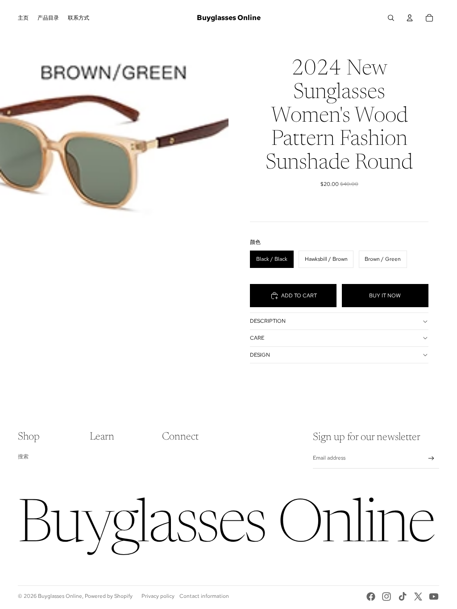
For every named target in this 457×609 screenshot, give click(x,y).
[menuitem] (23, 18)
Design (260, 354)
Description (268, 321)
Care (257, 338)
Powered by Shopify (109, 596)
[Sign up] (431, 458)
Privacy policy (157, 596)
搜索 (23, 456)
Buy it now (385, 295)
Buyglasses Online (60, 596)
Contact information (204, 596)
